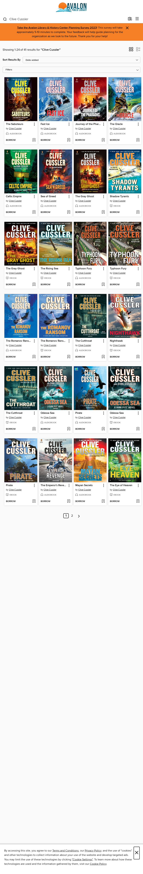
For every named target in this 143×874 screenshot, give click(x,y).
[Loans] (130, 19)
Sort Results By (12, 60)
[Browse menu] (137, 19)
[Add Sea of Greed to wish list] (68, 212)
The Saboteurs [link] (14, 124)
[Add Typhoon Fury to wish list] (103, 284)
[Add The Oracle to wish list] (138, 140)
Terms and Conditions (65, 850)
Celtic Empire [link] (13, 196)
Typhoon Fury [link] (83, 268)
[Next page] (79, 516)
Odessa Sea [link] (47, 413)
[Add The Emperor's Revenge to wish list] (68, 501)
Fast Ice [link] (45, 124)
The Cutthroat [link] (83, 341)
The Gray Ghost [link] (84, 196)
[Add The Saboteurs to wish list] (34, 140)
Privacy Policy (93, 850)
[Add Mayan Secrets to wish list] (103, 501)
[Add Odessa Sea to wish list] (68, 429)
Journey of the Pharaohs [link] (88, 124)
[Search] (5, 19)
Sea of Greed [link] (48, 196)
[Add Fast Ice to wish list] (68, 140)
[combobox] (64, 19)
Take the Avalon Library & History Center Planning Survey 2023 (57, 28)
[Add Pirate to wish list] (103, 429)
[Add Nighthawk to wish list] (138, 357)
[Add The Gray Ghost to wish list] (103, 212)
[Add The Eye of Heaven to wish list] (138, 501)
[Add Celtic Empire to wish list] (34, 212)
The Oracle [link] (116, 124)
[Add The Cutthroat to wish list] (103, 357)
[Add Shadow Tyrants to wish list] (138, 212)
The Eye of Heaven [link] (121, 485)
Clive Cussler (15, 128)
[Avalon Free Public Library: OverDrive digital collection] (71, 7)
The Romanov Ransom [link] (19, 341)
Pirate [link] (78, 413)
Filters (9, 69)
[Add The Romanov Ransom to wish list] (34, 357)
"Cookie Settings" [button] (82, 859)
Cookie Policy (98, 864)
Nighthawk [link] (116, 341)
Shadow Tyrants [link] (119, 196)
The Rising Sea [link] (49, 268)
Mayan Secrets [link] (84, 485)
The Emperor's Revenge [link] (54, 485)
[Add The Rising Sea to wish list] (68, 284)
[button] (131, 50)
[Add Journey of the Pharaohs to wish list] (103, 140)
